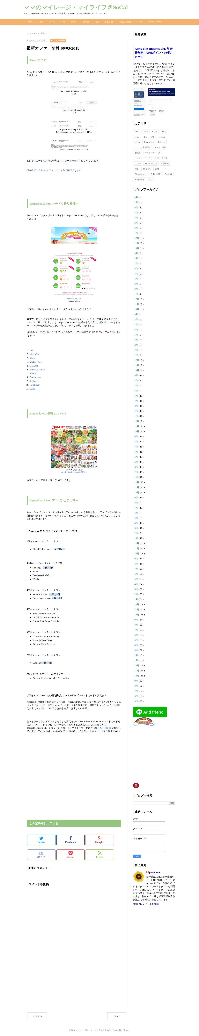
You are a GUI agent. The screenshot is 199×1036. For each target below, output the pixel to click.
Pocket (70, 856)
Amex (51, 22)
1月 (136, 233)
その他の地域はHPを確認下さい (73, 472)
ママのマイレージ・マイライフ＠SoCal (76, 7)
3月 (136, 223)
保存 (151, 180)
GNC (32, 389)
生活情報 (147, 169)
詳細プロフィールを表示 (146, 904)
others (137, 142)
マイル (40, 22)
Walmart (33, 373)
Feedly (99, 856)
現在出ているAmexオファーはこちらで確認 (49, 170)
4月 (136, 217)
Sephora (33, 381)
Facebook (70, 842)
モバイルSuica (151, 163)
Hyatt (137, 137)
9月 (136, 253)
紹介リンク (105, 322)
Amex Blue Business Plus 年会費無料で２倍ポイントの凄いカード (154, 52)
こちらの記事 (104, 728)
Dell (32, 350)
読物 (157, 169)
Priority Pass (149, 142)
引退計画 (109, 22)
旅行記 (86, 22)
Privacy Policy (155, 22)
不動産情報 (139, 180)
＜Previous (37, 1016)
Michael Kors (36, 362)
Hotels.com (35, 385)
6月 (136, 207)
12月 (137, 238)
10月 (137, 248)
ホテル (74, 22)
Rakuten (161, 142)
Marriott (162, 137)
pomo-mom (154, 872)
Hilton (164, 132)
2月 (136, 228)
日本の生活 (155, 174)
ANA (146, 132)
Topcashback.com (74, 299)
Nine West (34, 354)
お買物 (138, 153)
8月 (136, 197)
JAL (152, 137)
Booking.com (36, 377)
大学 (97, 22)
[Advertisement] (61, 753)
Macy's (33, 358)
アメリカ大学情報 (142, 147)
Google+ (99, 842)
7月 (136, 202)
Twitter (41, 842)
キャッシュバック (152, 153)
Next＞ (117, 1016)
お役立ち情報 (125, 22)
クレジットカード (142, 158)
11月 (137, 243)
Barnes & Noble (37, 369)
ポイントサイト (161, 158)
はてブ (41, 854)
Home (29, 22)
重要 (137, 169)
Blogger (126, 1030)
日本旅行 (168, 174)
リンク (140, 22)
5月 (136, 212)
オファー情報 (160, 147)
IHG (145, 137)
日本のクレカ (140, 174)
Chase (62, 22)
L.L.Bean (34, 365)
